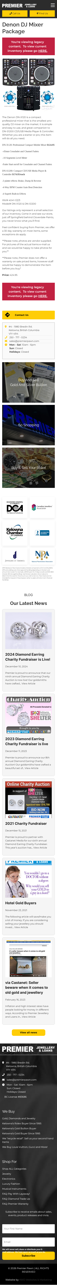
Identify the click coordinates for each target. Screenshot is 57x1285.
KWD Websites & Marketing (35, 1279)
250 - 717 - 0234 (18, 337)
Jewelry (6, 1173)
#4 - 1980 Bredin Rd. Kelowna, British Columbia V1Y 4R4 (24, 330)
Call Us (16, 13)
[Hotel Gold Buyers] (28, 879)
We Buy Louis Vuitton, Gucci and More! (25, 1147)
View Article (28, 683)
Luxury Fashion (11, 1183)
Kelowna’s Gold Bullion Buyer (19, 1128)
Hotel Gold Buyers (20, 903)
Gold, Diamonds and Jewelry (18, 1118)
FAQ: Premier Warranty (15, 1203)
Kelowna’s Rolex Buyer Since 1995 (21, 1123)
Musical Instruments (14, 1188)
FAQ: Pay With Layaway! (16, 1193)
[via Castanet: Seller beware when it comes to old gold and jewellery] (28, 958)
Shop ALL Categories (14, 1168)
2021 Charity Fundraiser (26, 823)
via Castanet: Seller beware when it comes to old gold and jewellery (26, 987)
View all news (28, 1032)
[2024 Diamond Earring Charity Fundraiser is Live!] (28, 630)
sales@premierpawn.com (24, 341)
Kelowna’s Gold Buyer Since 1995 (21, 1133)
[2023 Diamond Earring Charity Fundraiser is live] (28, 715)
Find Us (43, 13)
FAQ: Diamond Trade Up (16, 1198)
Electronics (8, 1178)
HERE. (42, 51)
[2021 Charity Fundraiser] (28, 799)
